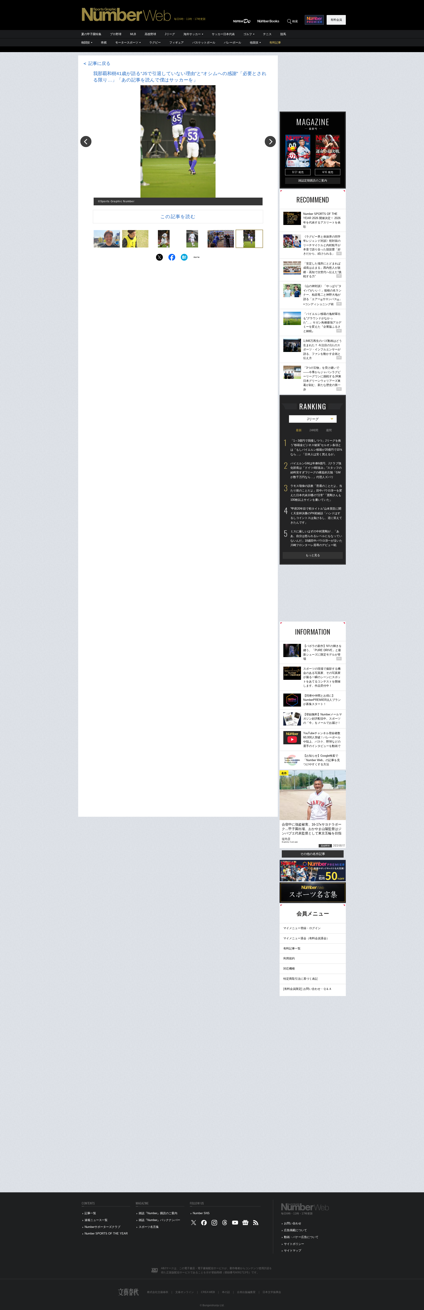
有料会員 (336, 19)
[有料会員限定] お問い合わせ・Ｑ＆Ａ (307, 989)
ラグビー (155, 42)
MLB (133, 34)
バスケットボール (203, 42)
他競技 (254, 42)
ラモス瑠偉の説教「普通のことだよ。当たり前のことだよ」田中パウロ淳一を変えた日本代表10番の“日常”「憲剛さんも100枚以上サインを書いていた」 (316, 492)
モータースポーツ (126, 42)
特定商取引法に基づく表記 (300, 978)
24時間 (313, 430)
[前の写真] (85, 141)
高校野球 (150, 34)
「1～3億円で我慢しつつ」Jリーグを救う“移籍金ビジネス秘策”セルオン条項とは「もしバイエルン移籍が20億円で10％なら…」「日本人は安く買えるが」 (316, 447)
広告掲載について (295, 1230)
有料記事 (275, 42)
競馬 (283, 34)
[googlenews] (245, 1223)
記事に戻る (96, 63)
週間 (329, 430)
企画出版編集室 (246, 1292)
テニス (267, 34)
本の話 (226, 1292)
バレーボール (232, 42)
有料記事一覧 (292, 948)
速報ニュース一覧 (96, 1220)
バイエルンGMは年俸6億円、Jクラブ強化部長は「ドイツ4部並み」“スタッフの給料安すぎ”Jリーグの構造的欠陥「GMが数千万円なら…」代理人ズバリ (316, 470)
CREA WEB (208, 1292)
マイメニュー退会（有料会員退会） (306, 938)
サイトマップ (292, 1250)
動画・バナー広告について (301, 1237)
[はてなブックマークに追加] (184, 258)
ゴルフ (247, 34)
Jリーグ (170, 34)
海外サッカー (192, 34)
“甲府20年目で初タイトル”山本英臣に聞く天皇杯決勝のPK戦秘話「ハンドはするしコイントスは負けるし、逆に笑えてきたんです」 (316, 515)
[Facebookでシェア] (171, 258)
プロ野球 (115, 34)
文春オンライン (184, 1292)
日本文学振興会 (272, 1292)
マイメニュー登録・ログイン (302, 928)
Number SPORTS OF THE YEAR (106, 1233)
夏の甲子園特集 (91, 34)
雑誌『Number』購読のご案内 (158, 1213)
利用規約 (289, 958)
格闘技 (85, 42)
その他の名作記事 (312, 854)
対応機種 (289, 968)
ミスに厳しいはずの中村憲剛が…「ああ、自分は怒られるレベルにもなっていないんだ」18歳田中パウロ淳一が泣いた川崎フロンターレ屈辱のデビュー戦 (316, 538)
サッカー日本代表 (223, 34)
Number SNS (201, 1213)
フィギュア (176, 42)
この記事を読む (178, 216)
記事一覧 (90, 1213)
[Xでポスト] (159, 258)
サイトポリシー (294, 1244)
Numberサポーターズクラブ (102, 1227)
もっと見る (313, 555)
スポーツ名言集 (149, 1227)
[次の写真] (270, 141)
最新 (299, 430)
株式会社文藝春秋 (157, 1292)
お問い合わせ (292, 1223)
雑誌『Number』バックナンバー (159, 1220)
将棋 (104, 42)
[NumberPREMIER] (314, 20)
